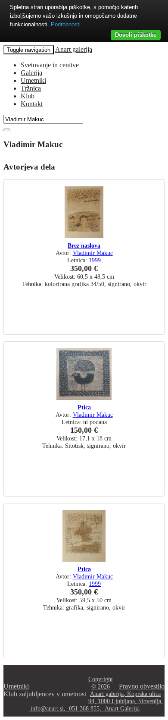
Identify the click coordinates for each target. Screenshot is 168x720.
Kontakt (32, 103)
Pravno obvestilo (142, 686)
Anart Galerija (122, 708)
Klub (27, 96)
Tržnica (31, 88)
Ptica (84, 407)
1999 (95, 260)
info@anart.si (47, 708)
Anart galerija (73, 49)
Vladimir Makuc (93, 252)
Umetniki (33, 80)
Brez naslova (84, 245)
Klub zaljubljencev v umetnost (44, 694)
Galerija (31, 72)
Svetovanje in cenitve (50, 65)
